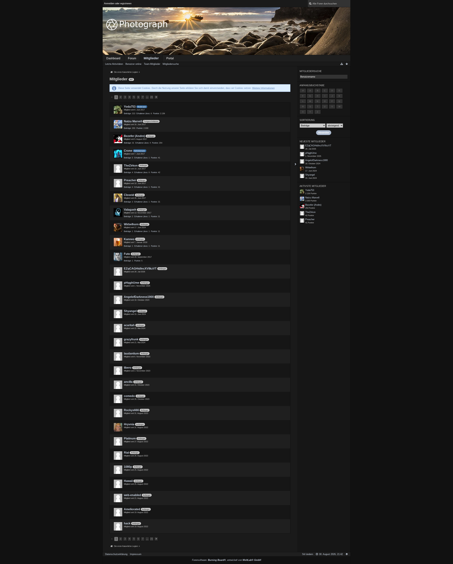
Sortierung (307, 120)
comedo (129, 395)
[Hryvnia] (118, 427)
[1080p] (118, 469)
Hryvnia (129, 424)
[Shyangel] (118, 314)
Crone (128, 150)
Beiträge (127, 113)
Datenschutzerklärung (116, 554)
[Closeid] (118, 197)
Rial (126, 452)
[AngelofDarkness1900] (118, 299)
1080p (128, 466)
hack (127, 523)
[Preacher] (118, 183)
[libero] (118, 370)
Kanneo (129, 239)
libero (127, 367)
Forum (132, 58)
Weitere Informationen (263, 88)
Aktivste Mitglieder (313, 186)
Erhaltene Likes (143, 113)
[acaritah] (118, 328)
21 (151, 97)
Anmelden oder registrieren (117, 3)
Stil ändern (307, 554)
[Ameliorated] (118, 512)
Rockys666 (131, 410)
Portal (170, 58)
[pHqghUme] (118, 285)
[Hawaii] (118, 483)
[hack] (118, 526)
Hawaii (128, 480)
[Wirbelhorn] (118, 227)
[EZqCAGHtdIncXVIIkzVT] (118, 271)
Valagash (130, 209)
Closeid (129, 194)
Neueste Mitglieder (312, 141)
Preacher (130, 180)
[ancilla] (118, 384)
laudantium (131, 353)
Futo (127, 253)
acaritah (129, 325)
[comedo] (118, 398)
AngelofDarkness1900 (139, 296)
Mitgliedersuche (311, 71)
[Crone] (118, 153)
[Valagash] (118, 212)
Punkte (156, 113)
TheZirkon (131, 165)
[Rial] (118, 455)
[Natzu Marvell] (118, 124)
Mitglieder (151, 58)
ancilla (128, 381)
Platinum (130, 438)
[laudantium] (118, 356)
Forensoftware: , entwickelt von (226, 560)
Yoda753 (130, 106)
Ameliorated (132, 509)
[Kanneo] (118, 242)
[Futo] (118, 256)
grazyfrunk (131, 339)
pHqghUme (131, 282)
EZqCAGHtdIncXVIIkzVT (140, 268)
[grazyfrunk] (118, 342)
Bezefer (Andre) (134, 136)
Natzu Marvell (133, 121)
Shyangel (130, 311)
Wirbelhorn (131, 224)
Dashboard (113, 58)
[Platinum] (118, 441)
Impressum (135, 554)
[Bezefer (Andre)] (118, 139)
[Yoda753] (118, 109)
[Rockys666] (118, 413)
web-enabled (132, 495)
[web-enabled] (118, 498)
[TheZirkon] (118, 168)
